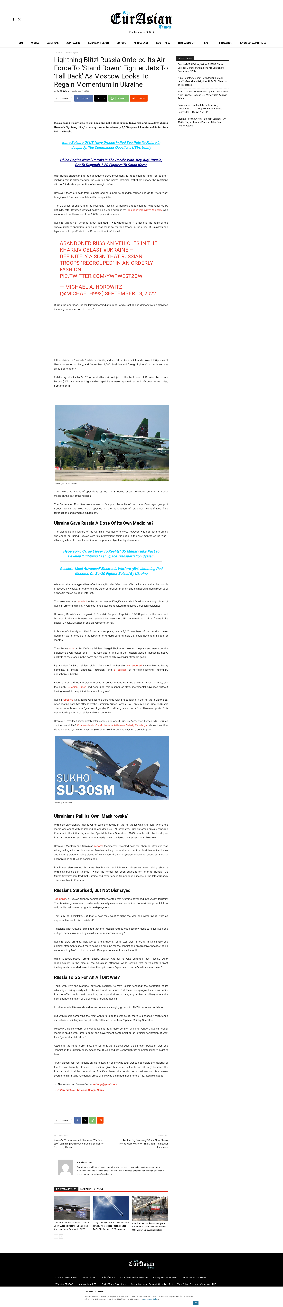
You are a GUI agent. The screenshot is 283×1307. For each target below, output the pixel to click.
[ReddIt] (100, 1120)
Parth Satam (63, 91)
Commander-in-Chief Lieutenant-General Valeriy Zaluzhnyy (112, 725)
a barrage (120, 669)
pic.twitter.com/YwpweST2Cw (101, 276)
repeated (68, 699)
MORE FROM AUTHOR (91, 1189)
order (72, 648)
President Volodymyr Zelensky (144, 209)
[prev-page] (56, 1236)
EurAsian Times (76, 686)
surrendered (134, 665)
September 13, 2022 (130, 293)
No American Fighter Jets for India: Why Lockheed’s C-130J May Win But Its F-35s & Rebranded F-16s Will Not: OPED (200, 108)
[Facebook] (13, 19)
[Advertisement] (111, 112)
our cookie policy (150, 1299)
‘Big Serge (60, 898)
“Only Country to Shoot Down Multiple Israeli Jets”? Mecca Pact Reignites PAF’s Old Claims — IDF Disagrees (111, 1225)
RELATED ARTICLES (66, 1189)
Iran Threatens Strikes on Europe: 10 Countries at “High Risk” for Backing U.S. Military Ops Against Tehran (149, 1226)
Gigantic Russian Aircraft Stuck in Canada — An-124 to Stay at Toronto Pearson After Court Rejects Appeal (202, 122)
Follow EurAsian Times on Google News (80, 1090)
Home (57, 52)
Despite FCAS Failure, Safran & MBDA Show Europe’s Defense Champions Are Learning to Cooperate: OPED (72, 1225)
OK (196, 1303)
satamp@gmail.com (105, 1084)
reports (98, 846)
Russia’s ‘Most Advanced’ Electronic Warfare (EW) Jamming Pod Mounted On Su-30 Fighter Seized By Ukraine (79, 1144)
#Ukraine (115, 250)
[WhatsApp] (92, 1120)
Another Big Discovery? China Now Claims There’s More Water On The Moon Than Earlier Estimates (143, 1144)
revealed (82, 601)
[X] (19, 19)
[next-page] (61, 1236)
